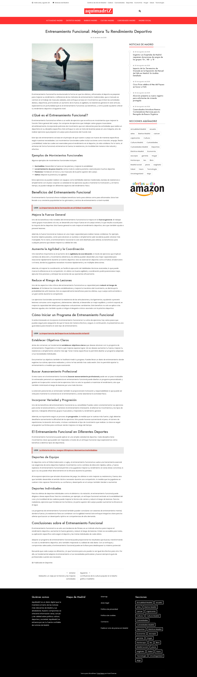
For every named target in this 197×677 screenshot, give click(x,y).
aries (133, 133)
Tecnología (160, 3)
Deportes (129, 3)
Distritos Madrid (73, 20)
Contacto (105, 622)
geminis (145, 156)
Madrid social (145, 20)
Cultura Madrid (107, 20)
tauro (141, 169)
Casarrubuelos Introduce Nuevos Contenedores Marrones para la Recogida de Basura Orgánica (146, 112)
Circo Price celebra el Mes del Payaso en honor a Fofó (148, 85)
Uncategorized (137, 173)
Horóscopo (135, 160)
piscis (147, 164)
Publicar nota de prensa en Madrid (114, 628)
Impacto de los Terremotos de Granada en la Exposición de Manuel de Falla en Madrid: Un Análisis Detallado (148, 72)
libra (151, 160)
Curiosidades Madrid (126, 20)
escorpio (134, 156)
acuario (153, 129)
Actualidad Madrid (54, 20)
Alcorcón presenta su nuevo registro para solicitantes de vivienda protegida (148, 98)
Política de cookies (108, 615)
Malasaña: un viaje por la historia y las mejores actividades (57, 576)
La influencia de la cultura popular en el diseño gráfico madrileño (98, 576)
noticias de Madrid (41, 625)
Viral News (100, 673)
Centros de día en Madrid (96, 3)
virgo (149, 173)
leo (145, 160)
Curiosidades (120, 3)
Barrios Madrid (90, 20)
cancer (157, 133)
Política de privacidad (109, 609)
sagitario (157, 164)
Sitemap (104, 597)
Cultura (110, 3)
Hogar (146, 3)
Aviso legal (105, 603)
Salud (152, 3)
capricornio (135, 138)
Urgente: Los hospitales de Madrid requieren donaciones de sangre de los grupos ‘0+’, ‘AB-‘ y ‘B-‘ (148, 57)
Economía (138, 3)
